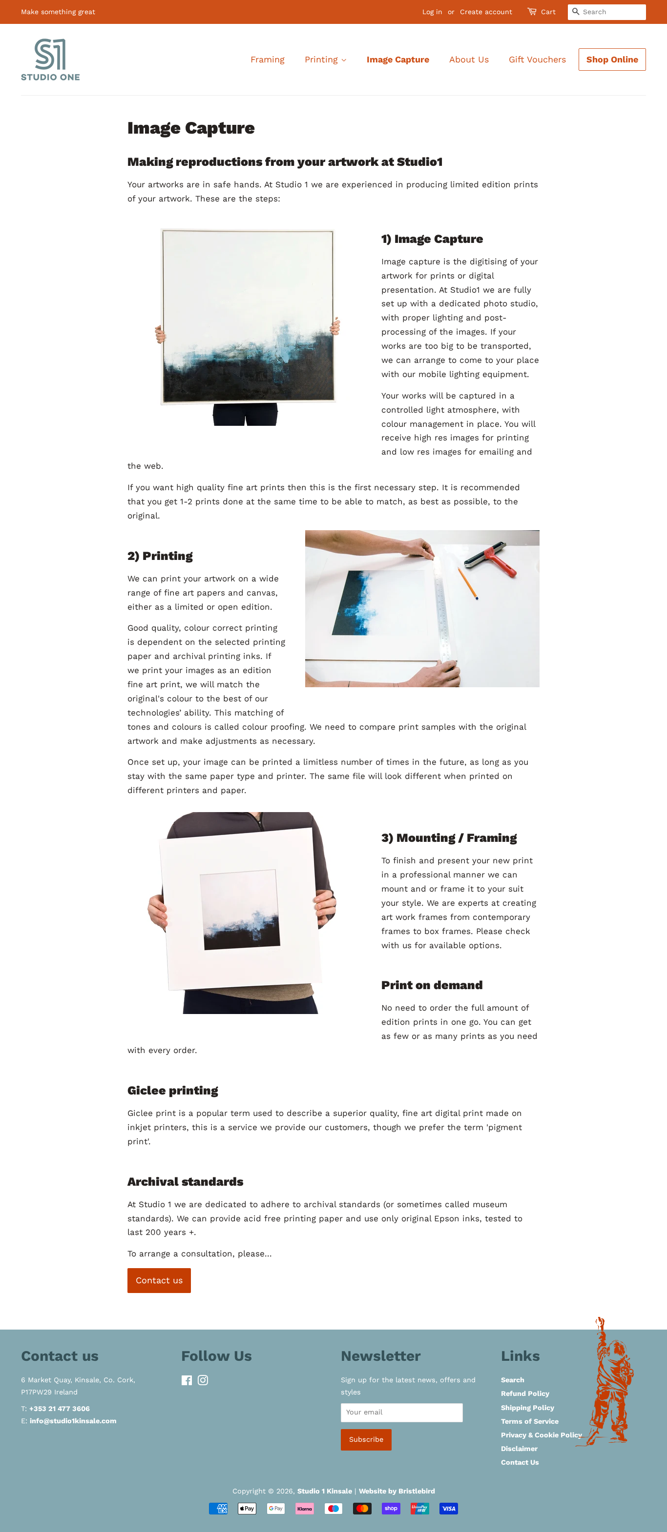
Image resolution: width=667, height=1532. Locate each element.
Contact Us (520, 1462)
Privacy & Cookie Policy (541, 1435)
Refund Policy (525, 1394)
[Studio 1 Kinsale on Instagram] (202, 1382)
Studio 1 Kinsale (324, 1491)
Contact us (159, 1280)
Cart (548, 12)
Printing (323, 59)
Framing (267, 59)
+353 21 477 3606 (59, 1409)
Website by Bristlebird (397, 1491)
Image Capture (398, 59)
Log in (432, 12)
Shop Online (612, 59)
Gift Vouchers (537, 59)
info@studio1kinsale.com (73, 1421)
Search (512, 1380)
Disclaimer (519, 1449)
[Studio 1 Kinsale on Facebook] (186, 1382)
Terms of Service (530, 1421)
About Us (469, 59)
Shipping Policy (527, 1408)
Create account (486, 12)
